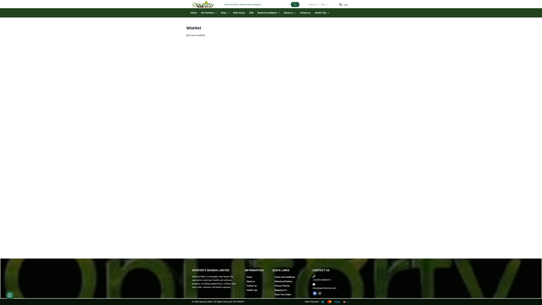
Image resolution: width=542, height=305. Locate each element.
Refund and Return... (284, 281)
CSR (251, 12)
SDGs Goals (239, 12)
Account (312, 4)
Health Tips (320, 12)
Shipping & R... (281, 290)
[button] (314, 4)
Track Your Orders (283, 294)
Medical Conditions (267, 12)
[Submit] (295, 4)
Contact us (305, 12)
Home (194, 12)
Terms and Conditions (285, 277)
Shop (223, 12)
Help (323, 4)
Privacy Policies (282, 286)
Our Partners (207, 12)
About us (288, 12)
